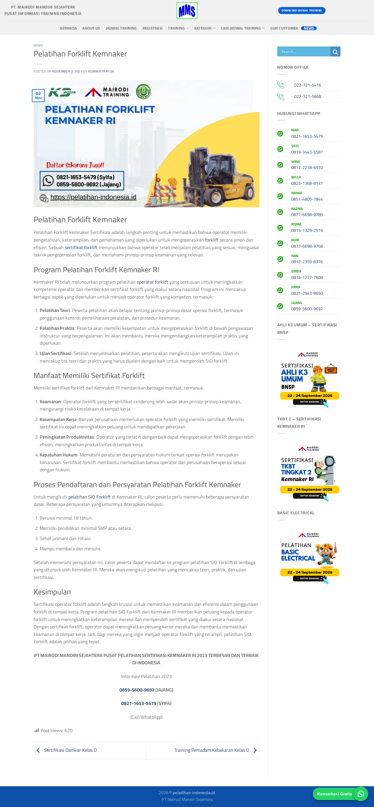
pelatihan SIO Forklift (90, 496)
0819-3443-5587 (307, 150)
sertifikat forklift (81, 247)
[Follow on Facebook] (332, 10)
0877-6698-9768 (307, 244)
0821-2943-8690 (307, 291)
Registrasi (153, 28)
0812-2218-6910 (307, 165)
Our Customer (284, 28)
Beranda (68, 28)
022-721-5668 (307, 96)
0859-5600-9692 (137, 689)
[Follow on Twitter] (354, 10)
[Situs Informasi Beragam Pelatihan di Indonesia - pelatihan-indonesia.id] (187, 10)
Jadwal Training (121, 28)
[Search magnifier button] (335, 52)
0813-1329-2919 (307, 228)
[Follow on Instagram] (343, 10)
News (309, 28)
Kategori (202, 28)
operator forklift (152, 281)
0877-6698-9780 (307, 212)
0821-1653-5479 (138, 703)
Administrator (101, 71)
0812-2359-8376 (307, 260)
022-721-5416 (307, 85)
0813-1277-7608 (307, 275)
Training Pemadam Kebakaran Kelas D (212, 750)
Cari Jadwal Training (241, 28)
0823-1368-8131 (307, 181)
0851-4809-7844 (307, 197)
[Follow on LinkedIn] (364, 10)
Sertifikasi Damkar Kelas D (70, 750)
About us (91, 28)
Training (176, 28)
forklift (212, 239)
